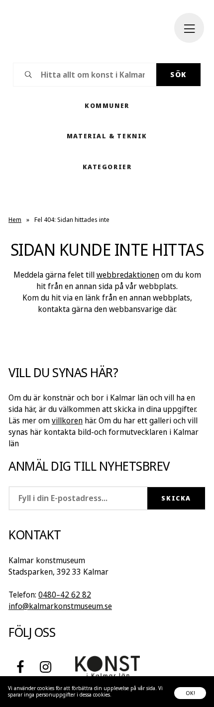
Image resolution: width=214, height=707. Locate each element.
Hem (14, 219)
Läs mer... (123, 694)
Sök (178, 74)
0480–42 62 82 (64, 594)
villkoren (67, 420)
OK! (190, 693)
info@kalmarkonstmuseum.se (60, 606)
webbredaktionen (128, 274)
